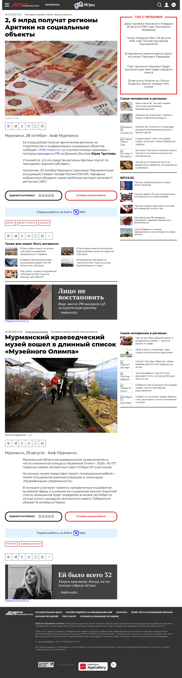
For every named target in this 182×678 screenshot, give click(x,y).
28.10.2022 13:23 (13, 14)
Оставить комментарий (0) (91, 195)
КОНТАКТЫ (121, 612)
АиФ (29, 435)
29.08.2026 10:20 (13, 331)
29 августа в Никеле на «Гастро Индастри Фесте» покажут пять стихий (148, 83)
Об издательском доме (48, 612)
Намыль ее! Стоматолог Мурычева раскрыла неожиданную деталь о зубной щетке (154, 129)
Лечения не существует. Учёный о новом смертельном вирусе (154, 116)
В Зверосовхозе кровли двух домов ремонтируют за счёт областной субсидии (36, 262)
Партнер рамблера (66, 665)
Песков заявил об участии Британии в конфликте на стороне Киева (154, 195)
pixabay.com (12, 118)
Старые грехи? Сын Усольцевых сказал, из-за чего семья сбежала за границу (155, 141)
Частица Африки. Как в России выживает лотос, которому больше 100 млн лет (155, 376)
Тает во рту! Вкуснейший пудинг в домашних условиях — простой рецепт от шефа (154, 341)
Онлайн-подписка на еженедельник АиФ (89, 612)
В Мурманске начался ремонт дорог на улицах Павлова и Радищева (148, 55)
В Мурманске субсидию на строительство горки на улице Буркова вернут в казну (93, 262)
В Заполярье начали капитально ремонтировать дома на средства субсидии (95, 251)
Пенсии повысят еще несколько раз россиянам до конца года (154, 207)
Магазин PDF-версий (46, 616)
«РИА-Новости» (49, 150)
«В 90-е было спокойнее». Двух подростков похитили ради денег (154, 351)
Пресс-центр (69, 616)
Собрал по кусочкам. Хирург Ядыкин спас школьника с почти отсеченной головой (156, 399)
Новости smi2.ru (17, 321)
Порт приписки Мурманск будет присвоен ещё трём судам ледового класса (149, 69)
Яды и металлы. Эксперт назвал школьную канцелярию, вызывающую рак (152, 106)
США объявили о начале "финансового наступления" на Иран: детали (155, 232)
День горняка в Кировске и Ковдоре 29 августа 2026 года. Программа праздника (148, 26)
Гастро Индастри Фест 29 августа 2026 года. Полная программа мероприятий (149, 41)
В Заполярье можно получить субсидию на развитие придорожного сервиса (37, 251)
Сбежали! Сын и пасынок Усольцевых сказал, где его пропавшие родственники (156, 388)
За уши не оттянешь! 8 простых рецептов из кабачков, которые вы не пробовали (156, 165)
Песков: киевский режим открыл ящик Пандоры (152, 183)
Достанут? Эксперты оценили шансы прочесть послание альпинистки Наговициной (156, 153)
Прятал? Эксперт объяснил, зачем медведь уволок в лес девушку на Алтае (154, 364)
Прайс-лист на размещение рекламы (152, 612)
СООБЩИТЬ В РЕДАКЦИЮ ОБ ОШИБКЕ (99, 616)
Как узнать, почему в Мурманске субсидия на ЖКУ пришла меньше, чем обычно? (38, 274)
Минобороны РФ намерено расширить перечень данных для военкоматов (152, 220)
